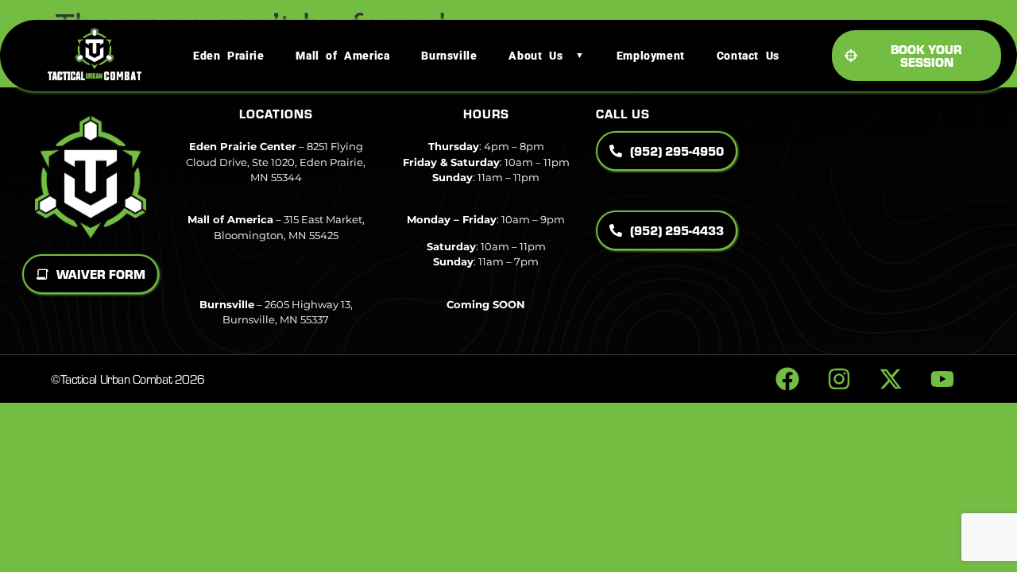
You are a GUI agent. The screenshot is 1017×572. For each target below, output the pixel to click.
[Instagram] (839, 379)
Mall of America (342, 55)
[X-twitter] (891, 379)
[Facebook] (787, 379)
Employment (651, 55)
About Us (535, 55)
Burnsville (449, 55)
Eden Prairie (228, 55)
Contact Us (748, 55)
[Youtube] (942, 379)
